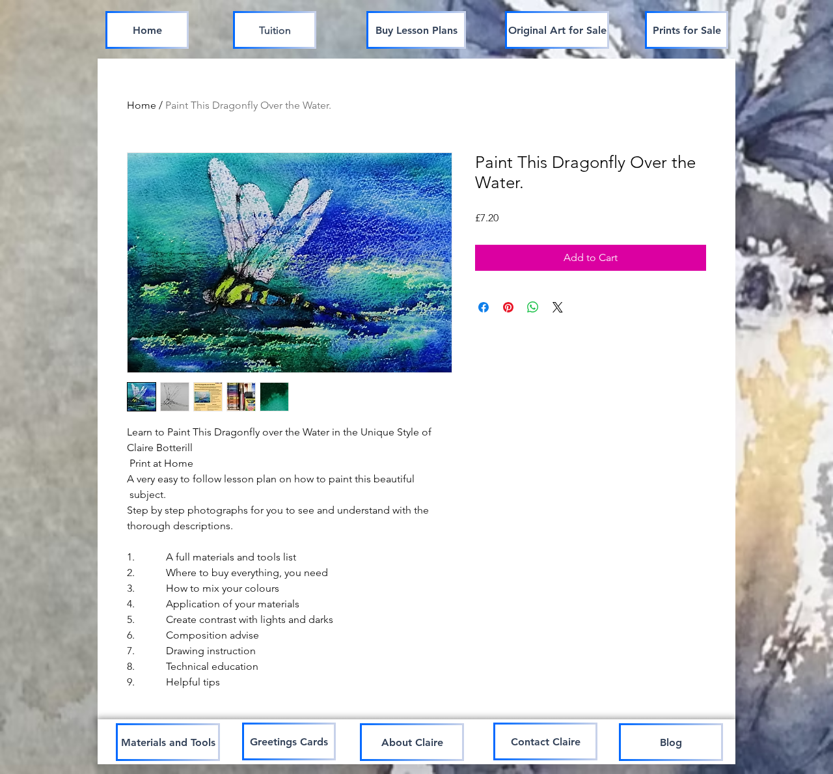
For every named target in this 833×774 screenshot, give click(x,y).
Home (141, 105)
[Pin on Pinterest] (508, 307)
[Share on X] (558, 307)
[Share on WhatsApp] (533, 307)
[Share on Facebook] (483, 307)
